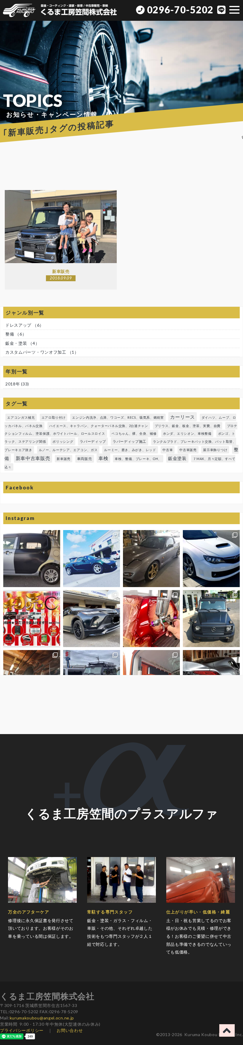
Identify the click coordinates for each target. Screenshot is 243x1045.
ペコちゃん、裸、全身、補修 (133, 433)
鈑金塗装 (177, 458)
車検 (103, 458)
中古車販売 (188, 450)
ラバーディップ (93, 441)
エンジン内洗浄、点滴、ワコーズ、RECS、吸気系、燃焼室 (118, 417)
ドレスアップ (24, 325)
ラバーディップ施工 (129, 441)
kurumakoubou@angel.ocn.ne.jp (42, 1017)
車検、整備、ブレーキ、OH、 (138, 459)
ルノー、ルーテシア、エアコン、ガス (68, 450)
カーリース (182, 417)
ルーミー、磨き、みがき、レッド (130, 450)
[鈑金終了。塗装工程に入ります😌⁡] (31, 558)
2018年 (12, 383)
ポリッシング (62, 441)
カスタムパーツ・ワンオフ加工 (42, 352)
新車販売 (64, 459)
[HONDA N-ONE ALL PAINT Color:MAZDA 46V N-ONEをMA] (151, 618)
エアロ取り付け (53, 417)
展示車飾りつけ (215, 450)
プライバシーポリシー (22, 1030)
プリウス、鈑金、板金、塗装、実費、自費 (187, 426)
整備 (15, 333)
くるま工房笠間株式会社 (47, 996)
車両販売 (84, 458)
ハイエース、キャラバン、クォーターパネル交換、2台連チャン (98, 426)
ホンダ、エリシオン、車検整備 (187, 433)
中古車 (167, 450)
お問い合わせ (70, 1030)
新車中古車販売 (33, 458)
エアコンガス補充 (21, 417)
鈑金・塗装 (22, 343)
